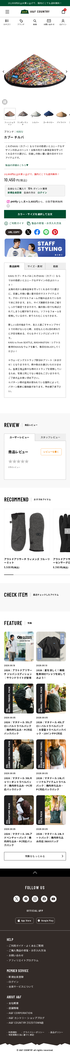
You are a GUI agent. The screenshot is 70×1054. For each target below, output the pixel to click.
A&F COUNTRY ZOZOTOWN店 (26, 1022)
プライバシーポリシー (33, 1032)
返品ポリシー (56, 1032)
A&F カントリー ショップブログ (27, 1018)
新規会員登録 (15, 192)
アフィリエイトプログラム (23, 960)
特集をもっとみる (35, 856)
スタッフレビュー (50, 437)
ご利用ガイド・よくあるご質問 (26, 945)
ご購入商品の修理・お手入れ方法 (27, 950)
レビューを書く (51, 451)
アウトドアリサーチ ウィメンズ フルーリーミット (27, 560)
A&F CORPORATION (20, 1013)
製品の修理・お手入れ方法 (46, 223)
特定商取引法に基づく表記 (21, 1035)
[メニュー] (7, 12)
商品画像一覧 (4, 102)
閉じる (3, 11)
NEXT (66, 71)
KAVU (19, 131)
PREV (3, 71)
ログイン (42, 192)
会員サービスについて (21, 986)
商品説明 (14, 266)
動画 (55, 266)
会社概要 (14, 1003)
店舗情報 (14, 1008)
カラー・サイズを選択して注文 (35, 214)
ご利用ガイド (16, 223)
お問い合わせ (16, 955)
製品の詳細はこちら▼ (17, 165)
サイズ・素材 (35, 266)
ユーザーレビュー (19, 437)
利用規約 (12, 1032)
